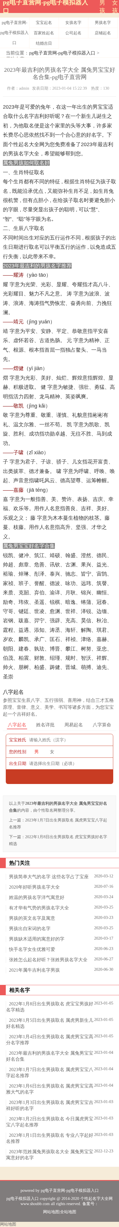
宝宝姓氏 (17, 740)
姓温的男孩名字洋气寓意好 (36, 897)
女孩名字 (73, 22)
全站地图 (68, 1212)
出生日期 (17, 763)
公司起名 (73, 33)
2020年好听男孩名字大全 (34, 887)
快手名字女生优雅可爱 (32, 949)
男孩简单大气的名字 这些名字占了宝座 (49, 876)
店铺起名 (103, 33)
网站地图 (51, 1212)
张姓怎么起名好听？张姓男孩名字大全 (48, 959)
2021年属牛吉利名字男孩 (34, 970)
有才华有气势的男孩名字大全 (39, 907)
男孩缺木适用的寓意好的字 (36, 938)
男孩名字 (103, 22)
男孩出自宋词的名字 (30, 928)
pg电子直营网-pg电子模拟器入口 (14, 32)
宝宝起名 (44, 22)
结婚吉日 (44, 43)
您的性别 (17, 751)
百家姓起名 (44, 33)
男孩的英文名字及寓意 (32, 918)
